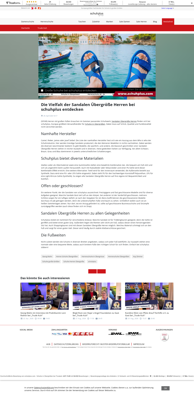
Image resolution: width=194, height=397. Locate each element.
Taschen (82, 21)
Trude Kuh (42, 28)
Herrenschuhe (47, 21)
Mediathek (168, 21)
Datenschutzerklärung (66, 344)
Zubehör (96, 21)
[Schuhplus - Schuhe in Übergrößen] (97, 14)
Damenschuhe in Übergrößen (124, 347)
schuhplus (92, 261)
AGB (48, 344)
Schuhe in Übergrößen (95, 124)
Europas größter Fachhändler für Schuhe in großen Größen (101, 8)
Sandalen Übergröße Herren (124, 121)
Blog (155, 21)
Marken (109, 21)
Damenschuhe (27, 21)
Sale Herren (141, 21)
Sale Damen (124, 21)
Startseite (25, 28)
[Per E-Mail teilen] (103, 271)
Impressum (138, 344)
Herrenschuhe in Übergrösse (93, 256)
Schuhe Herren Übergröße (73, 261)
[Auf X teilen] (95, 271)
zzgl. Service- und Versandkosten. (69, 347)
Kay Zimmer (138, 256)
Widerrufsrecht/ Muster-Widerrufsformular (106, 344)
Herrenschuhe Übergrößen (118, 256)
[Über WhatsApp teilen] (99, 271)
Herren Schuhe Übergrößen (67, 256)
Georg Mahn (47, 256)
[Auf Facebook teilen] (90, 271)
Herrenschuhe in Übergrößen (139, 347)
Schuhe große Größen (51, 261)
